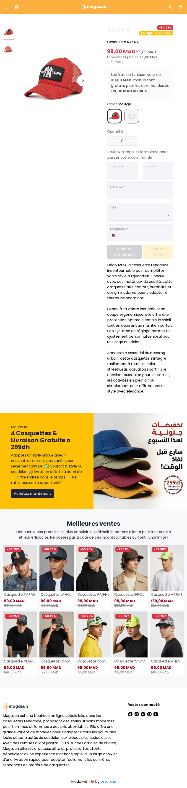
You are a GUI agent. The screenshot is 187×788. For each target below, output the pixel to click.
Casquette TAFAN (20, 594)
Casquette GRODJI (130, 594)
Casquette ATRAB (167, 594)
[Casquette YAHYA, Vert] (130, 634)
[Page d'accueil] (93, 6)
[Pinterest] (150, 713)
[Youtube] (155, 713)
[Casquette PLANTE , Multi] (20, 634)
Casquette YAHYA (130, 661)
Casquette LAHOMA (57, 594)
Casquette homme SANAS (93, 661)
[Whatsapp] (143, 713)
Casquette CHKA (55, 661)
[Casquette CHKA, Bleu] (56, 634)
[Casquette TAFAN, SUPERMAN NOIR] (20, 568)
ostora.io (108, 781)
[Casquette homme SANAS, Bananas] (93, 634)
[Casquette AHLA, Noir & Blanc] (167, 634)
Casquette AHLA (165, 661)
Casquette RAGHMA (93, 594)
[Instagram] (137, 713)
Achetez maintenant (32, 493)
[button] (82, 80)
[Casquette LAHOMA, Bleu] (56, 568)
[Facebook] (130, 713)
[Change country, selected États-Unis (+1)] (113, 235)
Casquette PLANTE (20, 661)
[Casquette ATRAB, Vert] (167, 568)
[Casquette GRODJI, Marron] (130, 568)
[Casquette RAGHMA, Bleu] (93, 568)
